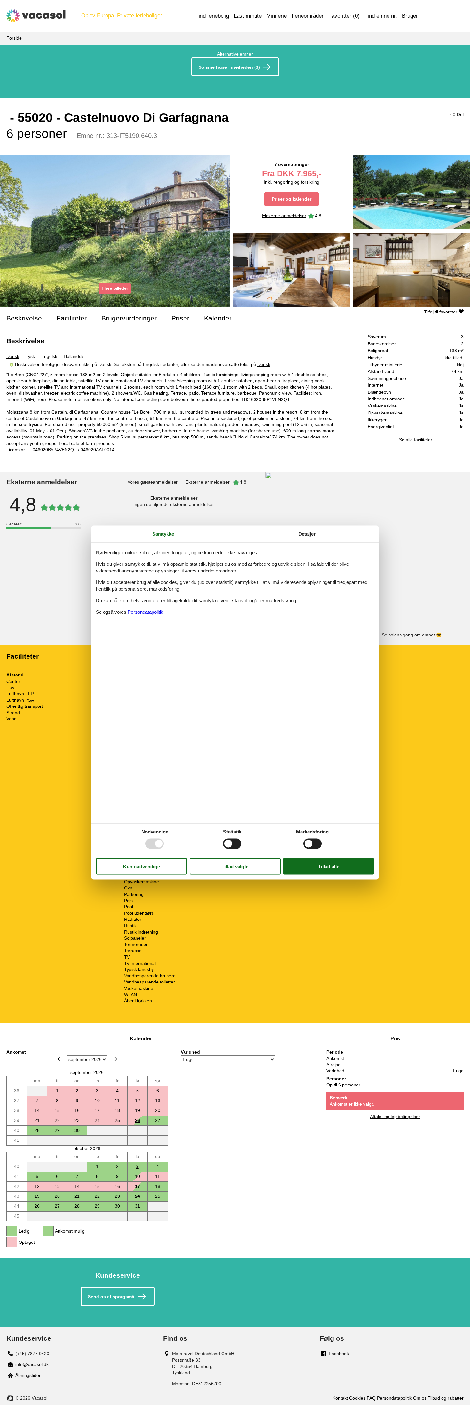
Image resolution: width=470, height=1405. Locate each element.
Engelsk (49, 356)
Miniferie (276, 16)
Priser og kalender (291, 198)
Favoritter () (344, 16)
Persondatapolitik (394, 1398)
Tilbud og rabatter (446, 1398)
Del (460, 114)
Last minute (248, 16)
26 (137, 1120)
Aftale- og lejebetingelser (395, 1116)
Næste (114, 1058)
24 (137, 1196)
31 (137, 1206)
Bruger (410, 16)
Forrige (60, 1058)
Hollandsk (73, 356)
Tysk (30, 356)
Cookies (357, 1398)
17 (137, 1186)
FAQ (371, 1398)
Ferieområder (308, 16)
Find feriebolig (212, 16)
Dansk (12, 356)
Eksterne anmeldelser (284, 215)
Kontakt (340, 1398)
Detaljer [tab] (307, 533)
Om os (420, 1398)
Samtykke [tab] (163, 533)
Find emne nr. (380, 16)
